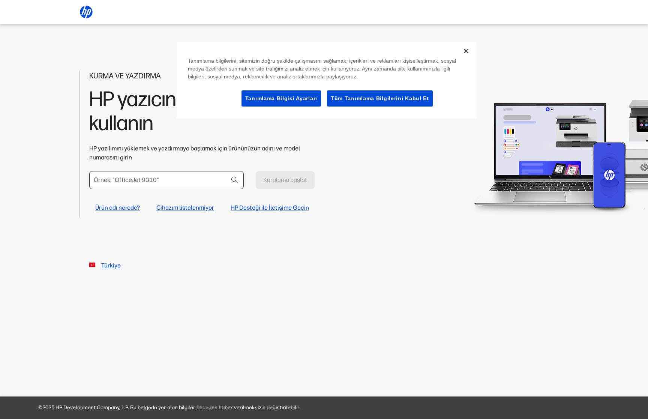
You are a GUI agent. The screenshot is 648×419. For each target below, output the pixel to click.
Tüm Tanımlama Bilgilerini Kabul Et (380, 98)
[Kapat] (466, 51)
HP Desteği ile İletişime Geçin (270, 207)
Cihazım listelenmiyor (185, 207)
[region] (327, 80)
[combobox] (166, 180)
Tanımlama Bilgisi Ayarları (281, 98)
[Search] (235, 180)
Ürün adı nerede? (117, 207)
